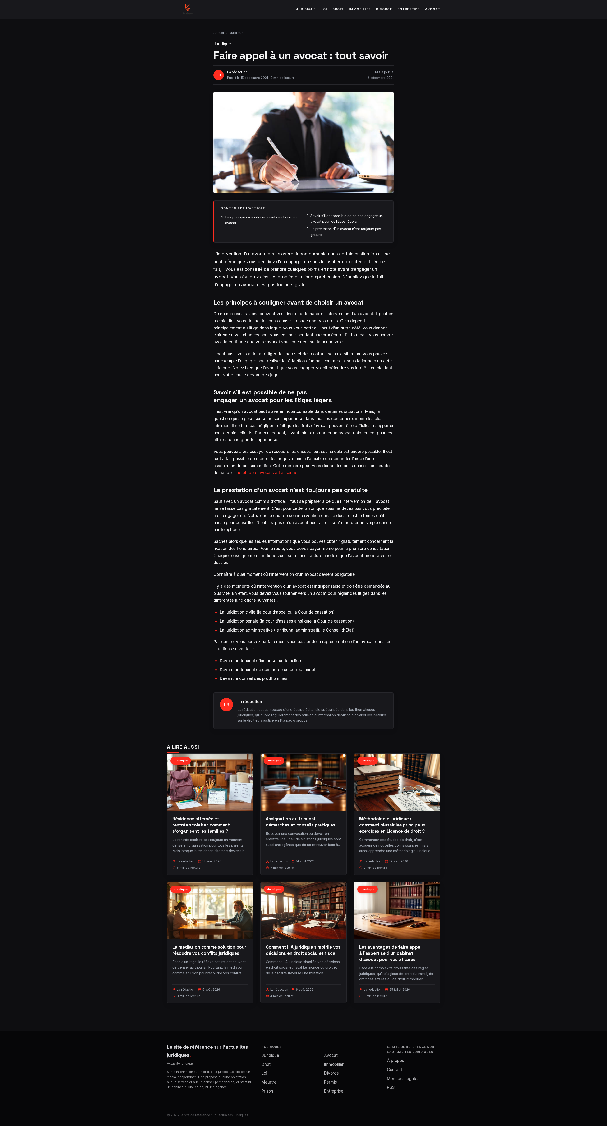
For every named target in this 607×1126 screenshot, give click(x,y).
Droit (338, 9)
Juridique (306, 9)
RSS (391, 1087)
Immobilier (360, 9)
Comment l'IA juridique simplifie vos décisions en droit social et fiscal (303, 950)
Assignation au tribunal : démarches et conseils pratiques (300, 822)
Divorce (384, 9)
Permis (330, 1082)
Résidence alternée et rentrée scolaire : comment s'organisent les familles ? (201, 825)
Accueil (219, 33)
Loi (324, 9)
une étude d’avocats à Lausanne (265, 472)
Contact (394, 1069)
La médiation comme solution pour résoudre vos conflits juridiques (209, 950)
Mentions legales (403, 1078)
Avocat (432, 9)
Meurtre (269, 1082)
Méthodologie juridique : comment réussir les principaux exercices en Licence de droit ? (392, 825)
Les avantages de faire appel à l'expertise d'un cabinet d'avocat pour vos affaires (390, 953)
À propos (300, 720)
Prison (267, 1091)
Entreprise (408, 9)
